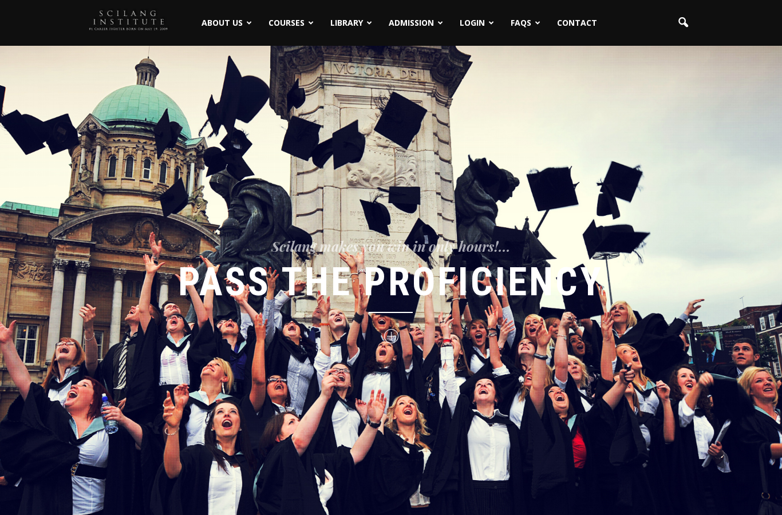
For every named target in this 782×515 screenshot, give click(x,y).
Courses (286, 22)
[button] (683, 23)
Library (346, 22)
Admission (411, 22)
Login (472, 22)
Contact (577, 22)
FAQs (521, 22)
